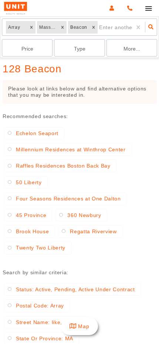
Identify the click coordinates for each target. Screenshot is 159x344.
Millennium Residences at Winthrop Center (71, 149)
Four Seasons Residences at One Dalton (68, 199)
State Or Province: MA (44, 338)
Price (27, 49)
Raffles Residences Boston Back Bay (63, 166)
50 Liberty (29, 182)
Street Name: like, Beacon (49, 322)
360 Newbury (84, 215)
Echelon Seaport (37, 133)
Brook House (32, 231)
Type (79, 49)
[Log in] (111, 8)
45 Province (31, 215)
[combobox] (100, 27)
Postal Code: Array (40, 306)
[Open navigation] (148, 8)
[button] (31, 27)
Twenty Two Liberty (40, 248)
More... (132, 49)
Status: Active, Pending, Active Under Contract (75, 289)
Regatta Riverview (93, 231)
